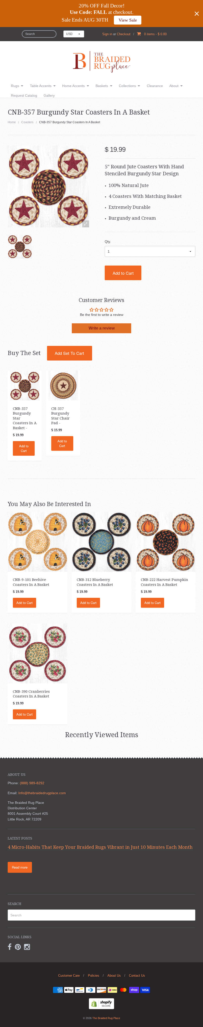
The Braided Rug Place (106, 1018)
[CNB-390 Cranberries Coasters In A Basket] (37, 653)
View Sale (128, 20)
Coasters (27, 122)
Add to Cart (123, 273)
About (173, 86)
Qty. (108, 241)
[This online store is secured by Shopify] (101, 1003)
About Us (114, 975)
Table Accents (40, 86)
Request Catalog (24, 95)
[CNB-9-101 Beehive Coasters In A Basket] (37, 542)
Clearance (155, 86)
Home (12, 122)
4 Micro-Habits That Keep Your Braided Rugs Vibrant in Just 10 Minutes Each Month (100, 847)
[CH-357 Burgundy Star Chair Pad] (63, 385)
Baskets (102, 86)
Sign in (107, 34)
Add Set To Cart (69, 353)
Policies (93, 975)
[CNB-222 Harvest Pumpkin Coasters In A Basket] (165, 542)
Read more (19, 867)
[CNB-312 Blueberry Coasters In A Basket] (101, 542)
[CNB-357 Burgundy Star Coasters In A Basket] (20, 246)
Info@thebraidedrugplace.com (42, 793)
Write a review (102, 328)
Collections (127, 86)
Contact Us (137, 975)
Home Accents (73, 86)
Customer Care (69, 975)
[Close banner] (197, 14)
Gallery (49, 95)
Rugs (15, 86)
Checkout (123, 34)
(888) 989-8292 (32, 783)
